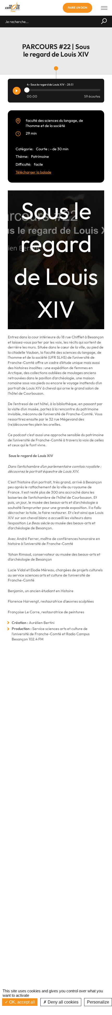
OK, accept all (21, 1002)
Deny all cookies (62, 1002)
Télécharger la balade (33, 172)
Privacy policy (56, 1009)
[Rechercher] (104, 21)
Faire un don (77, 7)
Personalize (98, 1002)
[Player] (17, 90)
